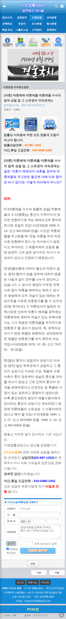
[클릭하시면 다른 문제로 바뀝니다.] (11, 543)
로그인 (20, 582)
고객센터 (37, 29)
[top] (61, 615)
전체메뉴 (51, 30)
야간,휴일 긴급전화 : (28, 150)
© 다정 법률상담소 (33, 588)
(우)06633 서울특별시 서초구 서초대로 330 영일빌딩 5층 (33, 592)
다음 (57, 572)
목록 (33, 563)
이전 (39, 572)
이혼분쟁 (37, 17)
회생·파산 (7, 29)
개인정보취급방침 (55, 588)
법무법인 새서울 (33, 10)
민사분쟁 (37, 23)
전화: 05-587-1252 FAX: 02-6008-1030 (33, 596)
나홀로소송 (22, 29)
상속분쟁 (51, 17)
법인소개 (7, 17)
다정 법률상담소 (33, 5)
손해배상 (7, 23)
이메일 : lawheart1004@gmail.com (33, 601)
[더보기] (62, 23)
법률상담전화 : (22, 145)
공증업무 (22, 17)
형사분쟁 (51, 23)
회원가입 (32, 582)
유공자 (22, 23)
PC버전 (45, 582)
